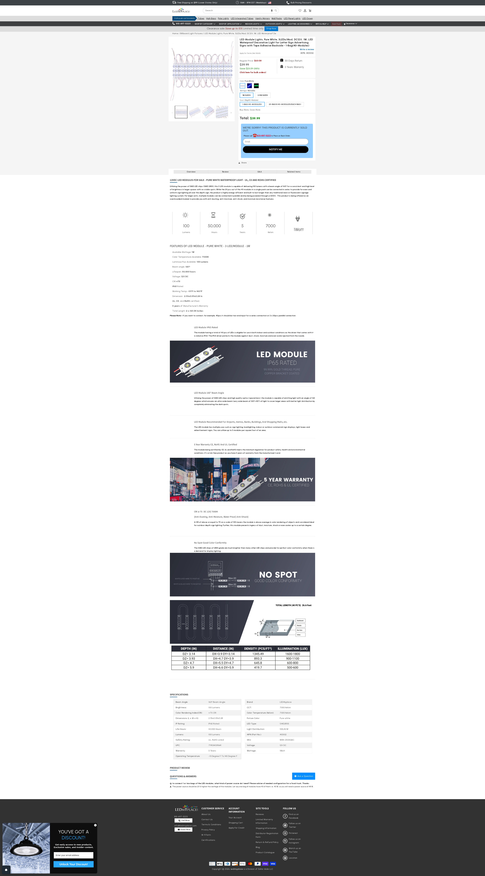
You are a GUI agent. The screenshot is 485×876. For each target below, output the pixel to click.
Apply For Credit (237, 828)
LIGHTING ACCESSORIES (299, 24)
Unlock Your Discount (73, 864)
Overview (191, 172)
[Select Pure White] (242, 85)
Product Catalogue (265, 852)
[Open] (6, 870)
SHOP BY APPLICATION (229, 24)
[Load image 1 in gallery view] (181, 112)
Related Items (293, 172)
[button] (272, 11)
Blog (258, 847)
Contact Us (207, 819)
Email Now (185, 829)
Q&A (259, 172)
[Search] (276, 10)
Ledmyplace (237, 869)
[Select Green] (256, 85)
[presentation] (201, 69)
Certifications (208, 840)
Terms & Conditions (211, 824)
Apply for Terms (250, 53)
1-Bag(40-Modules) (252, 104)
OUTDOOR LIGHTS (273, 24)
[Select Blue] (249, 85)
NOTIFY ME (275, 149)
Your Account (235, 817)
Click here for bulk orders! (253, 72)
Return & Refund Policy (267, 842)
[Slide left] (172, 112)
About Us (205, 814)
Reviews (260, 814)
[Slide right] (231, 112)
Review (225, 172)
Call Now (185, 820)
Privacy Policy (208, 829)
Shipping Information (266, 828)
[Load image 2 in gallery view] (195, 112)
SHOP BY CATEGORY (204, 24)
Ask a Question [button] (305, 776)
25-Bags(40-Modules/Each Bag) (285, 104)
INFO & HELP (321, 24)
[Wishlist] (299, 10)
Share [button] (244, 163)
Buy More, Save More (250, 110)
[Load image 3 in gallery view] (208, 112)
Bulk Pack (336, 24)
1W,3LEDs (247, 95)
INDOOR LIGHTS (252, 24)
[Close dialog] (95, 825)
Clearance (350, 23)
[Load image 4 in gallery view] (222, 112)
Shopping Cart (236, 823)
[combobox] (241, 10)
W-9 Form (206, 835)
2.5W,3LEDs (263, 95)
